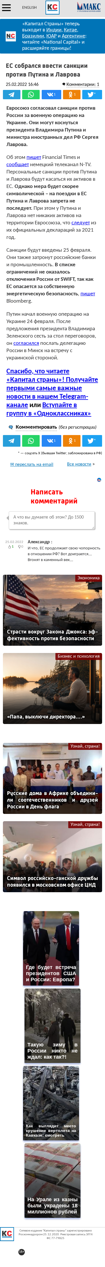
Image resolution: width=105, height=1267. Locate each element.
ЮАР (51, 36)
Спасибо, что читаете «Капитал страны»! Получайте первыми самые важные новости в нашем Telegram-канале (52, 388)
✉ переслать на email (31, 464)
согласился (26, 343)
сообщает (17, 165)
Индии (54, 30)
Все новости (79, 464)
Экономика (89, 578)
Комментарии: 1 (82, 84)
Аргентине (73, 36)
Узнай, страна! (85, 746)
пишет (34, 157)
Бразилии (33, 36)
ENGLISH (29, 8)
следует (80, 223)
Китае (70, 30)
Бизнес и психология (79, 656)
